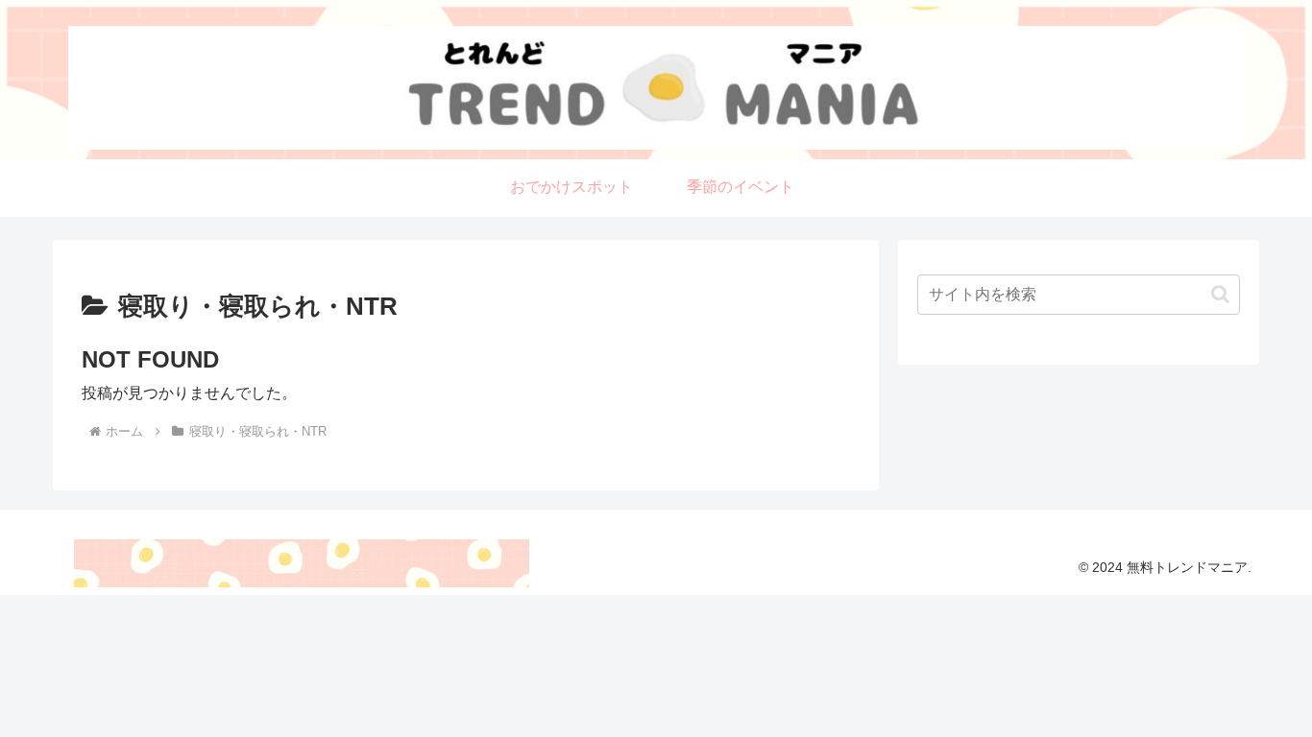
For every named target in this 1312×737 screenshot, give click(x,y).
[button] (1220, 294)
